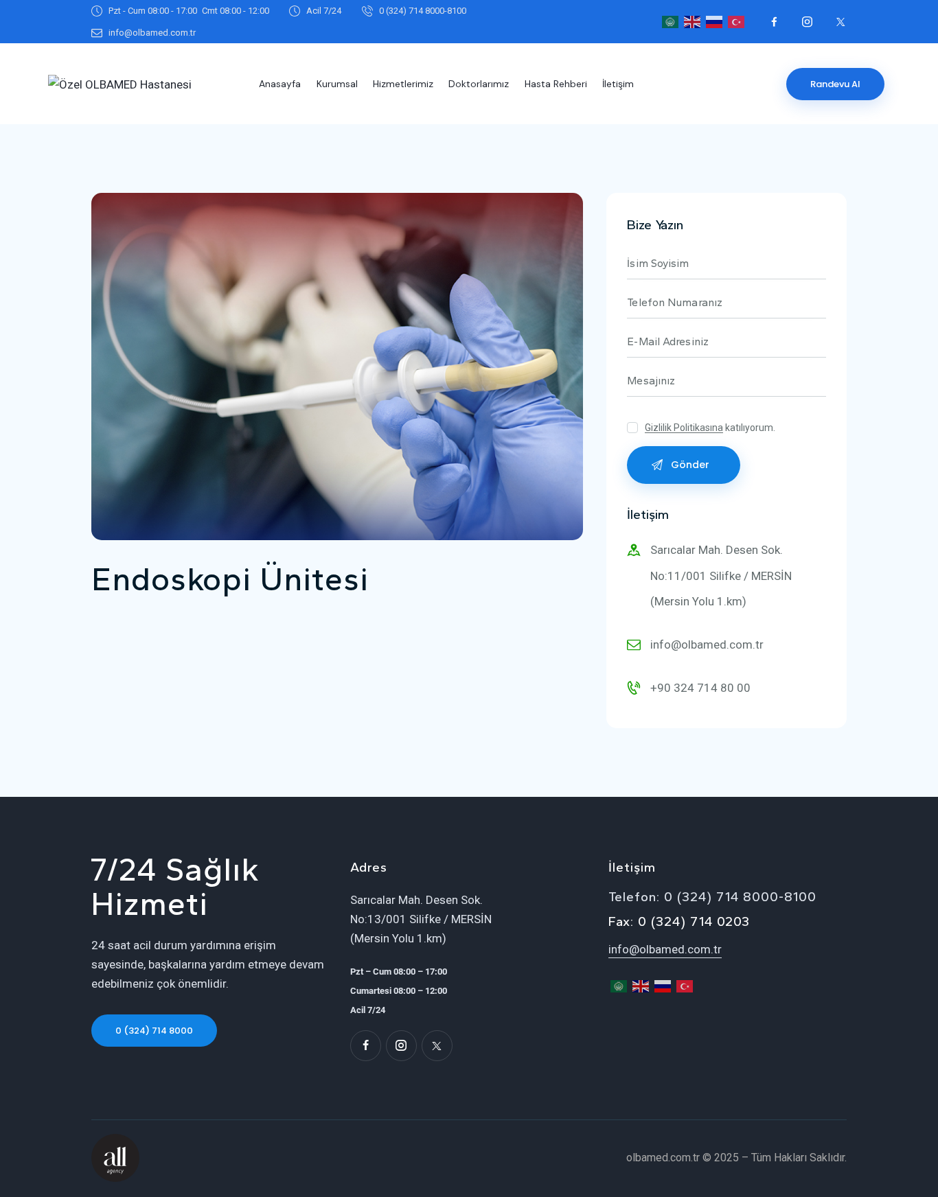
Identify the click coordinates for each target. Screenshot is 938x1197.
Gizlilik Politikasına (684, 428)
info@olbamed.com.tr (707, 644)
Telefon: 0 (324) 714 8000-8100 (712, 896)
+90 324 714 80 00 (700, 688)
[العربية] (671, 21)
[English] (693, 21)
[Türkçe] (737, 21)
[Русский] (715, 21)
